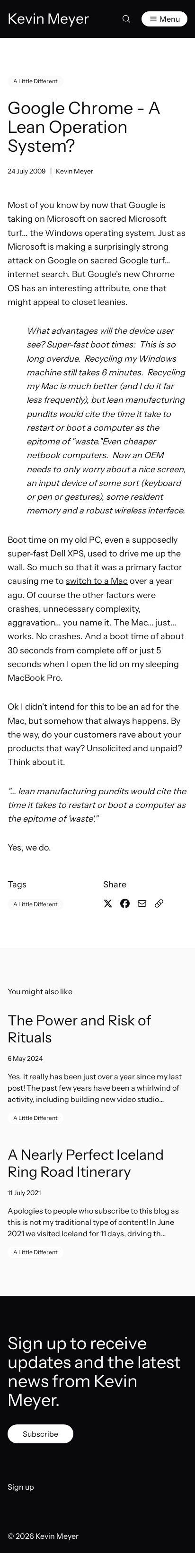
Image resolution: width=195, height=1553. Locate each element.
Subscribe (40, 1434)
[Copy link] (159, 903)
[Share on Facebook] (125, 903)
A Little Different (35, 81)
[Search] (126, 18)
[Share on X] (108, 903)
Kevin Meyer (74, 171)
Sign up (21, 1487)
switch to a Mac (97, 581)
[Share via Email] (142, 903)
